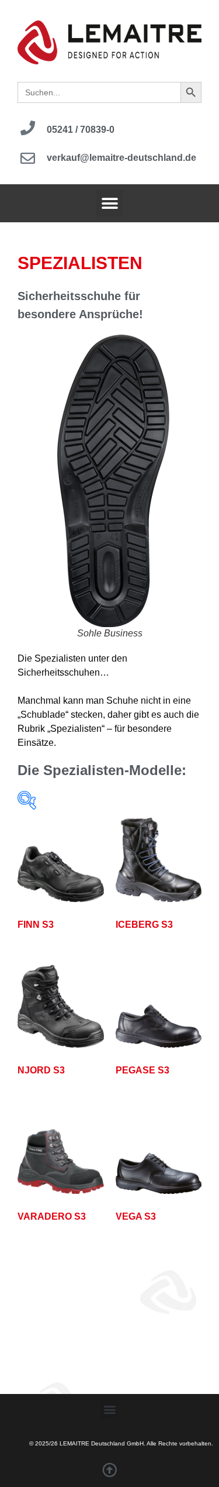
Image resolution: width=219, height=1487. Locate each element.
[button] (109, 203)
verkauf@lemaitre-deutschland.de (121, 158)
